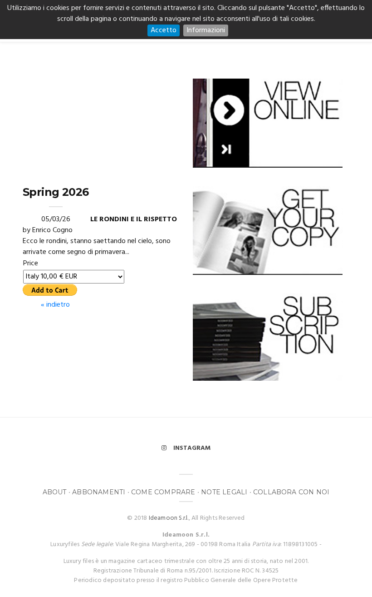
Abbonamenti (98, 492)
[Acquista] (268, 230)
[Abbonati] (268, 336)
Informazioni (205, 30)
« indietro (55, 305)
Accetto (163, 30)
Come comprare (163, 492)
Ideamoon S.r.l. (169, 518)
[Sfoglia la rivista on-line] (268, 122)
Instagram (191, 448)
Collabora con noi (291, 492)
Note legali (224, 492)
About (55, 492)
